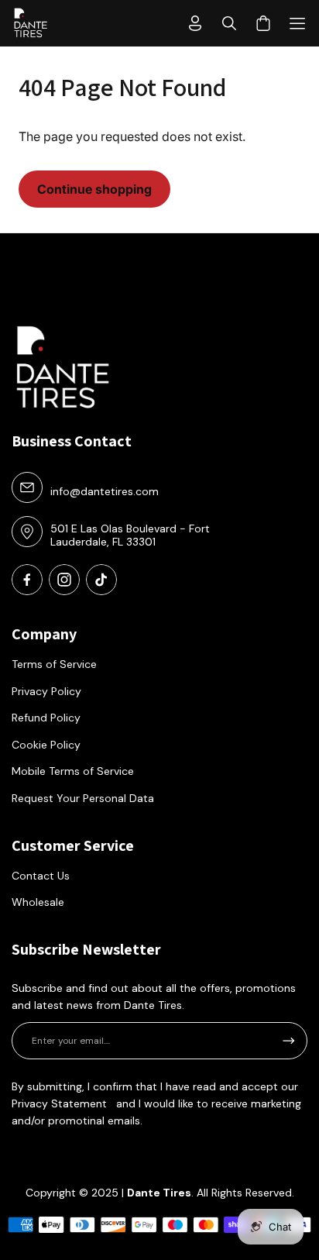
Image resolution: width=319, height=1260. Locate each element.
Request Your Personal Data (83, 798)
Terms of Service (54, 664)
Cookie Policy (46, 745)
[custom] (27, 579)
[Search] (229, 23)
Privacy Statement (59, 1103)
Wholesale (38, 902)
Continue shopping (94, 189)
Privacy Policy (46, 691)
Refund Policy (46, 718)
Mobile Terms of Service (73, 771)
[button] (297, 23)
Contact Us (41, 876)
